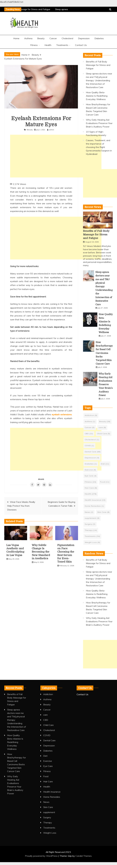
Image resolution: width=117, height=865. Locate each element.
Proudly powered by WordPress (41, 855)
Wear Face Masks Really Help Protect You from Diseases (21, 505)
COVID (89, 445)
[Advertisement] (55, 156)
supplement (92, 518)
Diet (105, 464)
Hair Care (91, 488)
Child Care (103, 433)
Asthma (28, 38)
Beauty (41, 38)
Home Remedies (94, 506)
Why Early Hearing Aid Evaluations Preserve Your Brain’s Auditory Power (99, 123)
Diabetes (99, 38)
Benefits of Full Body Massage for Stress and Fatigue (98, 65)
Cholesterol (67, 38)
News (89, 512)
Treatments (62, 45)
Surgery (90, 524)
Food (104, 482)
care (102, 427)
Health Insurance (95, 500)
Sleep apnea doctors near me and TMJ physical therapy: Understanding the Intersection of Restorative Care (99, 80)
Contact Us (81, 45)
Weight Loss (92, 542)
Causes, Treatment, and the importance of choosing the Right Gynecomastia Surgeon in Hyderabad (99, 147)
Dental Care (93, 452)
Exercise (90, 470)
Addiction (91, 415)
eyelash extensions (62, 414)
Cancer (53, 38)
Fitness (34, 45)
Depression (84, 38)
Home (16, 38)
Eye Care (90, 476)
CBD (89, 433)
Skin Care (103, 512)
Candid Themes (83, 855)
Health (48, 45)
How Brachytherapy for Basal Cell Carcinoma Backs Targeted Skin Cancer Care (104, 353)
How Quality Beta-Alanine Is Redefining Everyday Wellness (96, 96)
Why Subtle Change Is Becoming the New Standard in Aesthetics (41, 552)
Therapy (91, 530)
